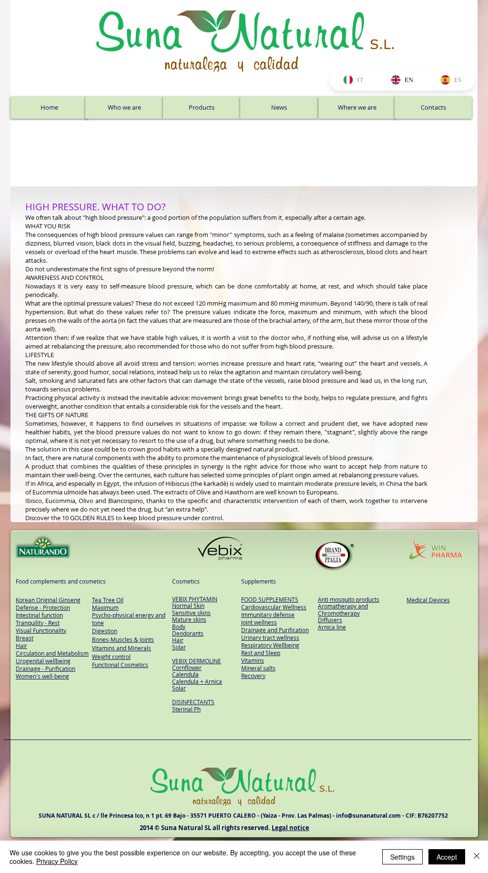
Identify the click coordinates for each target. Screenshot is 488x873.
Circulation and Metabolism (52, 653)
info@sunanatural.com (368, 815)
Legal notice (290, 827)
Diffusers (330, 620)
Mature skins (189, 619)
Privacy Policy (57, 861)
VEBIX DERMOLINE (196, 661)
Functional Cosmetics (120, 664)
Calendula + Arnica (197, 681)
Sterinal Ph (186, 709)
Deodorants (187, 633)
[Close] (476, 856)
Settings (402, 857)
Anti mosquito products (348, 599)
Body (178, 626)
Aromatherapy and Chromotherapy (343, 609)
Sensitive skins (191, 612)
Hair (177, 640)
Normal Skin (188, 605)
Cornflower (187, 667)
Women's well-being (42, 676)
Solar (179, 647)
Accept (447, 857)
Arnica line (332, 627)
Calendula (185, 674)
